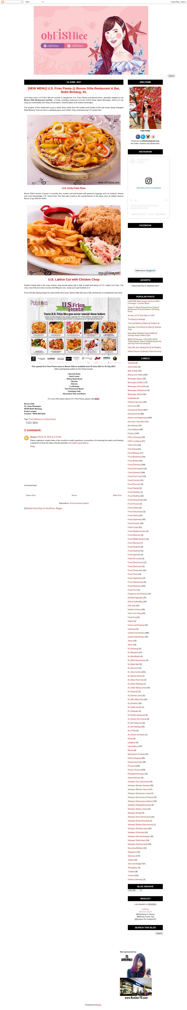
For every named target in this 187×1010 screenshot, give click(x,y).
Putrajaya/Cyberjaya (136, 774)
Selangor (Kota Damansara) (139, 817)
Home (74, 495)
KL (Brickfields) (134, 656)
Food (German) (134, 484)
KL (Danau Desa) (135, 676)
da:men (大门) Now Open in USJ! (141, 315)
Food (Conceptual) (135, 469)
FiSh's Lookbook (134, 441)
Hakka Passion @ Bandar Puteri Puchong (144, 351)
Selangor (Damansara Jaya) (139, 793)
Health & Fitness (134, 609)
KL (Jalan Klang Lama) (137, 688)
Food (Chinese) (134, 465)
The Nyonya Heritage (136, 319)
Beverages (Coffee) (136, 382)
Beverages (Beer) (135, 379)
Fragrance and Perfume (137, 594)
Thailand (131, 872)
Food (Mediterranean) (137, 531)
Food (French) (134, 480)
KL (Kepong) (133, 691)
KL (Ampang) (133, 649)
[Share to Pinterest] (36, 422)
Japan (130, 641)
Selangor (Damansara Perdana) (141, 797)
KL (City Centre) (49, 419)
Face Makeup (133, 429)
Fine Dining (132, 449)
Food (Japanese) (135, 519)
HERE (96, 399)
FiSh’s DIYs (132, 445)
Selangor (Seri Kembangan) (139, 836)
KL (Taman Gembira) (136, 735)
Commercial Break (135, 410)
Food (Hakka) (133, 488)
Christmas (132, 406)
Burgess (34, 437)
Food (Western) (35, 419)
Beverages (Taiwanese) (137, 390)
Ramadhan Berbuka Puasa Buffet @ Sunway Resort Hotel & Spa (142, 334)
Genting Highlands (135, 598)
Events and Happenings (137, 418)
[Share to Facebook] (34, 422)
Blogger (98, 1005)
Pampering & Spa (135, 762)
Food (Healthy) (134, 496)
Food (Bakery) (133, 453)
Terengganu (133, 868)
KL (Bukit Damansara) (137, 660)
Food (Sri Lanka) (134, 558)
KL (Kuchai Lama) (135, 695)
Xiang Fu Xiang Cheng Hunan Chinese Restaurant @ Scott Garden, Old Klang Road (143, 309)
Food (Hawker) (134, 492)
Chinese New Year (135, 402)
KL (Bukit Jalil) (133, 664)
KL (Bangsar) (133, 652)
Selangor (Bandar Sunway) (139, 785)
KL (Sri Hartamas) (135, 723)
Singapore (132, 852)
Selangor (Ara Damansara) (139, 782)
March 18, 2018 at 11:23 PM (49, 437)
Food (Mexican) (134, 535)
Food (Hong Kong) (135, 500)
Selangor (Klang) (134, 813)
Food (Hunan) (133, 504)
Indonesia (132, 629)
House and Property (136, 625)
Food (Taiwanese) (135, 570)
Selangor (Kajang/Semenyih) (139, 805)
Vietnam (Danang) (135, 879)
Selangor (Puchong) (136, 832)
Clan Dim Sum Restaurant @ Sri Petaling (144, 347)
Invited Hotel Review (136, 637)
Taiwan (130, 860)
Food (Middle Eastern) (137, 539)
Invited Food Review (136, 633)
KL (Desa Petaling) (135, 684)
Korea (130, 738)
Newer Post (30, 495)
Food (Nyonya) (134, 543)
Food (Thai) (132, 574)
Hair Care (132, 605)
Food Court (132, 590)
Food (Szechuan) (135, 566)
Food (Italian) (133, 515)
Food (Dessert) (134, 472)
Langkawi (131, 742)
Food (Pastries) (134, 547)
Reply (32, 446)
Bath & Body (133, 371)
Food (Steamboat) (135, 562)
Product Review (134, 770)
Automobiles (133, 367)
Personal (131, 766)
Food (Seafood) (134, 551)
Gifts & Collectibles (135, 602)
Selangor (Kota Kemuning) (138, 821)
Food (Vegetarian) (135, 578)
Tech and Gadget (135, 864)
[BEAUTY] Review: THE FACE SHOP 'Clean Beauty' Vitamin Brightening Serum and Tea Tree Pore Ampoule (144, 341)
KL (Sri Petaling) (134, 727)
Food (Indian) (133, 508)
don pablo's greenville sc (79, 443)
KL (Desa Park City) (136, 680)
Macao (130, 750)
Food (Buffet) (133, 461)
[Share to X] (32, 422)
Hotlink (130, 621)
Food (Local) (133, 527)
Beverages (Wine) (135, 394)
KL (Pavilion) (133, 703)
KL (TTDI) (132, 731)
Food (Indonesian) (135, 512)
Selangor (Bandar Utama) (138, 789)
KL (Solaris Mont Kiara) (137, 719)
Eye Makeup (133, 425)
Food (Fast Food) (135, 476)
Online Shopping (134, 758)
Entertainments (134, 414)
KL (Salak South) (134, 707)
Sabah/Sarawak (134, 778)
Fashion (131, 433)
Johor (130, 645)
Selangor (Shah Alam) (137, 840)
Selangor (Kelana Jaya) (137, 809)
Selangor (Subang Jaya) (137, 844)
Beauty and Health (135, 375)
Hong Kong (132, 617)
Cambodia (132, 398)
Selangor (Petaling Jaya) (138, 828)
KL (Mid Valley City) (135, 699)
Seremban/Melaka (135, 848)
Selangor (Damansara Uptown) (140, 801)
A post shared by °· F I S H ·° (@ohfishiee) (149, 214)
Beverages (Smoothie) (137, 386)
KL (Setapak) (133, 711)
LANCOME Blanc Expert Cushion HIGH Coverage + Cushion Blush (143, 302)
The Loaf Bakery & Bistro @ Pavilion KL (144, 323)
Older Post (117, 495)
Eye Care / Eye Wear (136, 422)
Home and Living (134, 613)
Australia (131, 363)
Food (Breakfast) (134, 457)
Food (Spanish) (134, 555)
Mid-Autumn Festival (136, 754)
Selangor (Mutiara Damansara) (140, 824)
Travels (131, 875)
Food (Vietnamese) (135, 582)
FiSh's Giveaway (134, 437)
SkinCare (131, 856)
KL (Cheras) (133, 668)
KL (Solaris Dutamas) (136, 715)
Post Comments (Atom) (79, 503)
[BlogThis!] (29, 422)
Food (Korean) (134, 523)
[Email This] (27, 422)
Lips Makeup (133, 746)
